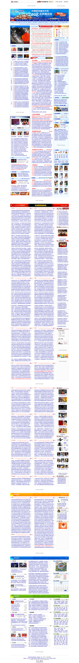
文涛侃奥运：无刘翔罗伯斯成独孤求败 (60, 137)
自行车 (67, 157)
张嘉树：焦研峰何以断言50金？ (59, 88)
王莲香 (66, 456)
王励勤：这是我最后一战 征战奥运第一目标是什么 (21, 227)
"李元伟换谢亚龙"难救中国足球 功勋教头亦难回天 (44, 408)
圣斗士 (44, 40)
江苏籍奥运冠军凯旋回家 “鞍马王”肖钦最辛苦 (43, 333)
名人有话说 (32, 599)
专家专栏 (57, 68)
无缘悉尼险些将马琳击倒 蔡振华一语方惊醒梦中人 (21, 243)
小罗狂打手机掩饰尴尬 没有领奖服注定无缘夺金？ (44, 514)
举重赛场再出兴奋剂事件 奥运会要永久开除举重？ (44, 526)
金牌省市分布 (49, 35)
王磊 (64, 638)
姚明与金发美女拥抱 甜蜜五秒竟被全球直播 (40, 121)
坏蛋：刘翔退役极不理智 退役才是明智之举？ (37, 634)
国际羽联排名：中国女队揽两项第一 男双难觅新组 (21, 416)
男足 (35, 387)
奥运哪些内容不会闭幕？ (22, 159)
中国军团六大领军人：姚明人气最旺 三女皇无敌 (41, 76)
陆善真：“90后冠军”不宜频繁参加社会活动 (37, 615)
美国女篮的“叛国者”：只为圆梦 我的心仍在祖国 (20, 517)
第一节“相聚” (25, 67)
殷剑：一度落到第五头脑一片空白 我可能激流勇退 (21, 452)
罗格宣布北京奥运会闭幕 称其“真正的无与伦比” (41, 118)
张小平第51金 (57, 24)
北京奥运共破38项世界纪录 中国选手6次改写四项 (41, 66)
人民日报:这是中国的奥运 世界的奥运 (37, 37)
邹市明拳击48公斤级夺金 (62, 323)
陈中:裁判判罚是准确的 (38, 166)
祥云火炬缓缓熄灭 (25, 72)
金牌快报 (29, 22)
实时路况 (66, 162)
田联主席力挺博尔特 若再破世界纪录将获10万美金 (44, 533)
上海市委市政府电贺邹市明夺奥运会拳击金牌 (43, 466)
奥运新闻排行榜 (49, 188)
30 (54, 591)
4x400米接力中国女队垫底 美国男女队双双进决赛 (43, 252)
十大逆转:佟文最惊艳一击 (47, 100)
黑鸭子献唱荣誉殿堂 (23, 569)
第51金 (57, 41)
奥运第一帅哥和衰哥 (23, 618)
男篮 (35, 278)
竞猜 (50, 22)
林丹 (62, 607)
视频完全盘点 (40, 24)
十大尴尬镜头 (24, 63)
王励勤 (55, 608)
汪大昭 (66, 640)
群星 (51, 48)
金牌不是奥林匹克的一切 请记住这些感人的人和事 (41, 103)
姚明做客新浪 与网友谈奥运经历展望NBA (41, 28)
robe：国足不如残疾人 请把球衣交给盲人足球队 (38, 646)
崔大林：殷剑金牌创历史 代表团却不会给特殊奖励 (21, 451)
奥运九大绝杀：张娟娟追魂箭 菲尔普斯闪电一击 (41, 99)
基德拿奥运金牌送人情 (47, 145)
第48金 (57, 45)
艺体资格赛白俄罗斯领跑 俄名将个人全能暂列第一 (21, 545)
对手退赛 (40, 152)
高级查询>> (66, 113)
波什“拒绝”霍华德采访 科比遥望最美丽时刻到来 (20, 520)
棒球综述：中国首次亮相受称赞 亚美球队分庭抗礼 (21, 481)
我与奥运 (63, 601)
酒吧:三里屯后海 (13, 582)
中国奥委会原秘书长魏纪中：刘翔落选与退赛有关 (43, 258)
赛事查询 (45, 20)
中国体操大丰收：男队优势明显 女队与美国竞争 (43, 344)
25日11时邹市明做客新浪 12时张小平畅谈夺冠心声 (44, 473)
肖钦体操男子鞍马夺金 (61, 296)
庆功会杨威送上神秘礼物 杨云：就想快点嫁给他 (38, 569)
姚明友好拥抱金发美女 (24, 71)
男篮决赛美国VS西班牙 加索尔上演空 (62, 61)
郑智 (66, 638)
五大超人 (19, 61)
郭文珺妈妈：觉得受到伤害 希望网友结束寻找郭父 (44, 423)
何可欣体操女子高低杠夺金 (62, 304)
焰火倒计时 (14, 59)
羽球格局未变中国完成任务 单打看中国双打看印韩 (21, 419)
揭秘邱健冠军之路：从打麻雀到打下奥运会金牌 (43, 430)
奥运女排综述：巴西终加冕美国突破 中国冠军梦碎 (21, 303)
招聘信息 (39, 658)
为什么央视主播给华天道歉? (15, 625)
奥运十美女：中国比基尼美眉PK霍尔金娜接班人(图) (42, 90)
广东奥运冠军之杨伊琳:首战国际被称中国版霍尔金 (44, 345)
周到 (62, 644)
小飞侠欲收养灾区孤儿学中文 (37, 145)
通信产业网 (56, 624)
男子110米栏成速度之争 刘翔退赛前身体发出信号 (43, 268)
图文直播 (40, 22)
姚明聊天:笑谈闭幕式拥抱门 (63, 211)
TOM (59, 620)
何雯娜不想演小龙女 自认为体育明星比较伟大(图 (43, 334)
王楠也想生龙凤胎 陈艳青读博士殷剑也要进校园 (20, 210)
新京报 (55, 630)
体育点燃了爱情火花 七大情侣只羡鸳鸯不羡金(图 (20, 423)
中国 (25, 20)
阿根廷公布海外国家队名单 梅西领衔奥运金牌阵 (43, 519)
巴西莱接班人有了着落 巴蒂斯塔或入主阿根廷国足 (44, 516)
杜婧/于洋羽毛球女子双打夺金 (63, 287)
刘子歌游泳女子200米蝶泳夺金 (63, 274)
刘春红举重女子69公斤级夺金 (62, 273)
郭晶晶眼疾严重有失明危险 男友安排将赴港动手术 (38, 564)
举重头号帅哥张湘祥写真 (21, 620)
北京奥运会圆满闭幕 (36, 43)
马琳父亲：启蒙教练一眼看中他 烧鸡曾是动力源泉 (21, 241)
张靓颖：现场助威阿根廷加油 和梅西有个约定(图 (43, 539)
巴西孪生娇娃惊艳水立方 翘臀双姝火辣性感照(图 (43, 542)
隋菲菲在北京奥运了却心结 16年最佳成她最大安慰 (21, 353)
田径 (62, 154)
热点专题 (57, 97)
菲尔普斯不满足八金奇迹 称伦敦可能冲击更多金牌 (21, 508)
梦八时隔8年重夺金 (46, 24)
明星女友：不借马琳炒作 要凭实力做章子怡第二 (20, 235)
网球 (59, 156)
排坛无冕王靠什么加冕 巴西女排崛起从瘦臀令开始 (44, 535)
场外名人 (22, 61)
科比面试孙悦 (62, 434)
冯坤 (66, 637)
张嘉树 (63, 643)
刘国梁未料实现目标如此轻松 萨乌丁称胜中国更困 (21, 217)
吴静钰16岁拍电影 (23, 83)
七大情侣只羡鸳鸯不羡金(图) (37, 84)
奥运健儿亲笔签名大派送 (62, 481)
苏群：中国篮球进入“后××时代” (16, 152)
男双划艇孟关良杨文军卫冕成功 (20, 97)
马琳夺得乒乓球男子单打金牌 (64, 44)
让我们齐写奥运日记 (22, 187)
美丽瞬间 (48, 41)
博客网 (55, 621)
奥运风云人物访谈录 (60, 99)
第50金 (57, 43)
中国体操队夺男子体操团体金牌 (63, 261)
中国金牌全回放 (33, 51)
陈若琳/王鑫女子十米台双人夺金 (63, 264)
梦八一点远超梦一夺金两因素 (37, 138)
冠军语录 (47, 51)
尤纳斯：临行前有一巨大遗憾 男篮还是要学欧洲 (43, 325)
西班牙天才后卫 (13, 637)
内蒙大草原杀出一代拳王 (47, 162)
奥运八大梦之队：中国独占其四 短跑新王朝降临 (41, 96)
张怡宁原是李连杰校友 (18, 78)
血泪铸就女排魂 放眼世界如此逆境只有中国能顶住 (21, 289)
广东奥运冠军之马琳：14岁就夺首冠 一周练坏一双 (21, 214)
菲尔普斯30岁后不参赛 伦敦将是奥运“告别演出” (20, 510)
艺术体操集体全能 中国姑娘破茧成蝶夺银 (21, 93)
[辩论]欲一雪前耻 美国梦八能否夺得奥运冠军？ (19, 645)
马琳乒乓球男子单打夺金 (62, 322)
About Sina (28, 658)
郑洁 (64, 607)
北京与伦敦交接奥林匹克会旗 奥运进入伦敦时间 (41, 124)
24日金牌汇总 (24, 125)
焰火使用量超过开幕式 (36, 127)
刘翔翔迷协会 (56, 603)
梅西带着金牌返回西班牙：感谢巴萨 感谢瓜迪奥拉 (44, 499)
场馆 (63, 20)
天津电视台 (60, 631)
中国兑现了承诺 (42, 44)
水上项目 (13, 440)
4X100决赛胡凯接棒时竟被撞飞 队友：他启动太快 (43, 249)
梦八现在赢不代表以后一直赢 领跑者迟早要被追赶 (21, 504)
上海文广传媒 (65, 631)
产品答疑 (54, 658)
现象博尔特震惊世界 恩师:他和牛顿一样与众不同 (43, 511)
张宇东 (66, 643)
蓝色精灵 (61, 193)
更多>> (28, 157)
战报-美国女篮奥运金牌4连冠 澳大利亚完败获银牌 (20, 344)
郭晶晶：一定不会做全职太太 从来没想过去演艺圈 (21, 377)
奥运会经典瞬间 (24, 637)
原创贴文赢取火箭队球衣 (62, 480)
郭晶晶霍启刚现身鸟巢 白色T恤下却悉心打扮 (42, 170)
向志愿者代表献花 (25, 70)
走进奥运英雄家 (13, 136)
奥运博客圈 (57, 599)
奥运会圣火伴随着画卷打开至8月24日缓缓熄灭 (41, 125)
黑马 (38, 40)
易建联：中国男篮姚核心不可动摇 (60, 129)
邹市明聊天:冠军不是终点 (35, 32)
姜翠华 (66, 469)
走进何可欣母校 (26, 81)
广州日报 (65, 630)
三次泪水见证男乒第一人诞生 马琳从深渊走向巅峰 (21, 266)
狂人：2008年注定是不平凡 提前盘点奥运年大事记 (38, 633)
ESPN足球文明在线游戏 (62, 474)
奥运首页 (12, 20)
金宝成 (55, 95)
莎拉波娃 (65, 515)
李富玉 (57, 639)
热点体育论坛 (58, 612)
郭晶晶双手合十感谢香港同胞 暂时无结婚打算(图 (20, 368)
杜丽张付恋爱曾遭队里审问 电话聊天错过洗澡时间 (44, 420)
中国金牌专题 (61, 240)
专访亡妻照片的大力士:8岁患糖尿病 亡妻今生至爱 (44, 513)
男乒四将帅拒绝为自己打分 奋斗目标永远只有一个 (21, 219)
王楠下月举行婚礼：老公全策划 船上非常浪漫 (43, 175)
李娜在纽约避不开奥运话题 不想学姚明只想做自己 (44, 365)
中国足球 (65, 615)
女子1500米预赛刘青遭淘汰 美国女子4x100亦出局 (43, 263)
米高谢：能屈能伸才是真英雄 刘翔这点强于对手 (38, 630)
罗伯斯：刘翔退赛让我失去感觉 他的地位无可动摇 (44, 255)
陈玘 (64, 637)
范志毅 (57, 643)
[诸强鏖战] (16, 494)
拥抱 (48, 52)
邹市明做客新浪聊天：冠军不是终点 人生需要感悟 (44, 463)
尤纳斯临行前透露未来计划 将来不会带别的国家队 (44, 308)
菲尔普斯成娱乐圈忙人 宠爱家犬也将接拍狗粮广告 (38, 577)
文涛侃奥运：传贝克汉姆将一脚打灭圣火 (61, 133)
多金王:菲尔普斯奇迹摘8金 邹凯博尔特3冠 (43, 74)
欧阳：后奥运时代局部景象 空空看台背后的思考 (38, 629)
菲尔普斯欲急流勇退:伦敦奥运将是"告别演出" (43, 181)
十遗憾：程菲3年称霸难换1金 (46, 97)
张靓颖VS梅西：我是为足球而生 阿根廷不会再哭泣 (44, 405)
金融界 (57, 622)
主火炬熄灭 (35, 48)
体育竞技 (62, 615)
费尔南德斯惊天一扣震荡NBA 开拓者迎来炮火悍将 (44, 504)
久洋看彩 (65, 171)
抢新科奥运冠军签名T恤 (62, 483)
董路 (61, 640)
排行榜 (60, 208)
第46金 (57, 48)
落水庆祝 (26, 97)
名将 (43, 51)
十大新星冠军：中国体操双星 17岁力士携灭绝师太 (41, 77)
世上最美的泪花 (22, 625)
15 (67, 588)
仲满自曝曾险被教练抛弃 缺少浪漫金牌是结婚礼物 (44, 446)
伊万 (62, 639)
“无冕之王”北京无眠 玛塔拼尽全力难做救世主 (20, 393)
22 (67, 589)
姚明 (57, 607)
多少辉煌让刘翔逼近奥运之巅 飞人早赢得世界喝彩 (44, 272)
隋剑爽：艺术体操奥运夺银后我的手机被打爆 (18, 150)
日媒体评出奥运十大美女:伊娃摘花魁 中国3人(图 (43, 529)
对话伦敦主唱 (49, 47)
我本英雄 (45, 41)
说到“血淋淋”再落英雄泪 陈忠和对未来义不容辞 (20, 283)
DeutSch (64, 9)
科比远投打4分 (17, 87)
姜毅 (60, 644)
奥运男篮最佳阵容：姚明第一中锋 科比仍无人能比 (41, 134)
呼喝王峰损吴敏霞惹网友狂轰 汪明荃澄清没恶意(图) (39, 583)
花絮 (24, 22)
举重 (64, 156)
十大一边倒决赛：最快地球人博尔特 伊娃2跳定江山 (42, 94)
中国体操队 (59, 601)
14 (65, 588)
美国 (12, 497)
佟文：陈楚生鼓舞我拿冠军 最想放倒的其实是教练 (44, 484)
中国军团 (62, 205)
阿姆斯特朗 (63, 469)
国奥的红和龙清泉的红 (62, 426)
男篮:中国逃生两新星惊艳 (39, 147)
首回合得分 (36, 152)
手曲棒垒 (13, 476)
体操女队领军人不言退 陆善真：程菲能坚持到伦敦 (44, 330)
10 (56, 588)
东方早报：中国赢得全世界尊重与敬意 (36, 620)
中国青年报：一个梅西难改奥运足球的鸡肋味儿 (43, 397)
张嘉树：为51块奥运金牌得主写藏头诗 (17, 154)
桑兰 (62, 638)
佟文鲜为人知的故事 (25, 82)
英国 (65, 503)
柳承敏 (66, 516)
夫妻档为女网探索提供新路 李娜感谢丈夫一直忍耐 (44, 378)
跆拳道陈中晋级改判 (18, 95)
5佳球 (27, 85)
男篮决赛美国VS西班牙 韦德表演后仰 (62, 63)
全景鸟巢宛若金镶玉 (18, 68)
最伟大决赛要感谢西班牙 (36, 144)
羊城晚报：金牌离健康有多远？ (35, 621)
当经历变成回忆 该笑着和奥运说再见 (17, 628)
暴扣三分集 (24, 85)
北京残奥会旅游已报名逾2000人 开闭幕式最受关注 (44, 210)
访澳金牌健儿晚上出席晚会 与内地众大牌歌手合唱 (38, 587)
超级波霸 (56, 186)
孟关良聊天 (50, 32)
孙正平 (55, 93)
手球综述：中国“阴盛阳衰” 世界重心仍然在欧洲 (20, 484)
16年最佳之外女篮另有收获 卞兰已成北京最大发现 (21, 351)
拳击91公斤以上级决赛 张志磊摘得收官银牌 (22, 88)
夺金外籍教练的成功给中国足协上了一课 (18, 630)
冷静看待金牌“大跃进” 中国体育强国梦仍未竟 (40, 71)
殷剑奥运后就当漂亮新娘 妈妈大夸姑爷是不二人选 (21, 454)
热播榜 (36, 22)
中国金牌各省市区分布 (47, 67)
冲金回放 (26, 89)
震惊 (35, 40)
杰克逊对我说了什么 (47, 29)
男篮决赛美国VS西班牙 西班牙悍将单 (62, 60)
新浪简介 (24, 658)
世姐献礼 (65, 186)
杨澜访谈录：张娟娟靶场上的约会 (60, 139)
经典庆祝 (32, 52)
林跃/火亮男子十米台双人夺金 (63, 257)
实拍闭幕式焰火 (26, 136)
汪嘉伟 (58, 93)
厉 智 (63, 95)
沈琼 (66, 639)
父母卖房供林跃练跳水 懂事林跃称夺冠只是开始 (20, 372)
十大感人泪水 (21, 62)
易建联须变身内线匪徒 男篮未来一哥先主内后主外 (44, 303)
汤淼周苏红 (61, 637)
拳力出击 (61, 186)
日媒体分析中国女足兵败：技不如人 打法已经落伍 (21, 408)
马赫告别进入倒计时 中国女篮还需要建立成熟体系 (21, 334)
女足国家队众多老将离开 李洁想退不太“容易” (20, 405)
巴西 (65, 504)
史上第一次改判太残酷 (47, 166)
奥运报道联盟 (58, 618)
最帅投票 (61, 171)
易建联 (64, 608)
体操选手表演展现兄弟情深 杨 (63, 220)
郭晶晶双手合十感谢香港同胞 (63, 221)
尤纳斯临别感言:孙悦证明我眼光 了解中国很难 (43, 172)
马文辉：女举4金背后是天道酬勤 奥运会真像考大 (20, 460)
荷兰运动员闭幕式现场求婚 (47, 190)
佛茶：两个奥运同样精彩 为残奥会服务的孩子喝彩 (38, 644)
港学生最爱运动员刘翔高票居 (63, 223)
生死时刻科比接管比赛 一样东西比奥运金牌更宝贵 (41, 139)
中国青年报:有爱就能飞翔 (33, 623)
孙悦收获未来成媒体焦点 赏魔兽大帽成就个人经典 (44, 301)
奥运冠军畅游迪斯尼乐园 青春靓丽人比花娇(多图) (38, 591)
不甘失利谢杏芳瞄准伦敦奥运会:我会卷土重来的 (20, 417)
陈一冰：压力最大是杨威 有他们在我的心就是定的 (44, 340)
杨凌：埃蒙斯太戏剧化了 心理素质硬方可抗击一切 (44, 428)
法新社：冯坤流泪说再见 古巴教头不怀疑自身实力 (21, 308)
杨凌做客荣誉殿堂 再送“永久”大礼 (16, 570)
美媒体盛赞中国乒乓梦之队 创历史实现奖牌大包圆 (21, 254)
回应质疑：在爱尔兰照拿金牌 (37, 161)
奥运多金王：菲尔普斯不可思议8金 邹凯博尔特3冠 (44, 357)
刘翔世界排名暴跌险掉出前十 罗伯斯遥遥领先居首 (44, 216)
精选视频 (57, 39)
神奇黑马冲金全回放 (38, 159)
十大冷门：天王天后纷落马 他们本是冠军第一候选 (41, 101)
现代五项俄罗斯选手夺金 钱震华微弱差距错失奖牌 (21, 547)
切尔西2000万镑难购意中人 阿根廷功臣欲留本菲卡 (44, 544)
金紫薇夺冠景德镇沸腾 (18, 82)
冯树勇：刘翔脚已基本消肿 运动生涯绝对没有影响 (44, 244)
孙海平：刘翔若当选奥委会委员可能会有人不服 (43, 262)
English (53, 9)
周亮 (55, 644)
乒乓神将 (58, 602)
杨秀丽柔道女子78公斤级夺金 (62, 281)
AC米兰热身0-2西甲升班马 (47, 194)
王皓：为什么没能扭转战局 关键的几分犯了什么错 (21, 272)
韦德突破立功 (22, 87)
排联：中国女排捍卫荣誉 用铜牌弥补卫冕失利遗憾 (21, 310)
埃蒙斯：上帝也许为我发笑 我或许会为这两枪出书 (44, 431)
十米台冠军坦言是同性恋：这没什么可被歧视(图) (43, 541)
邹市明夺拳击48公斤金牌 (63, 43)
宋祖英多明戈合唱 (20, 52)
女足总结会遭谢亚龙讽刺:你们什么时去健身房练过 (21, 399)
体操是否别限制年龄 (25, 105)
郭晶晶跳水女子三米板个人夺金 (63, 300)
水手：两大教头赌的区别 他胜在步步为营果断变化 (38, 639)
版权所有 (41, 660)
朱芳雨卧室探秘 (17, 79)
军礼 (38, 52)
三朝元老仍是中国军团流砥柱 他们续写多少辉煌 (43, 353)
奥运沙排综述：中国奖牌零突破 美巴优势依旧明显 (21, 305)
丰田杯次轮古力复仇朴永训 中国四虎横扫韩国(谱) (41, 195)
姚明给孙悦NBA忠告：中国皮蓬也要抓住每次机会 (44, 283)
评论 (55, 20)
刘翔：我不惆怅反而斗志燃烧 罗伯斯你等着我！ (43, 260)
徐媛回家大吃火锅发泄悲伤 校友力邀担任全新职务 (21, 400)
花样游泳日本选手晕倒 (18, 98)
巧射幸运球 (27, 73)
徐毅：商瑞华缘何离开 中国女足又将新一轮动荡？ (19, 146)
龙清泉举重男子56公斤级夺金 (62, 256)
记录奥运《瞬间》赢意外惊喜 (22, 185)
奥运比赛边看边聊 (26, 189)
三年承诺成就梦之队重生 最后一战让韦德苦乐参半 (21, 514)
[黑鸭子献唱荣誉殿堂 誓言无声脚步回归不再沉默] (23, 565)
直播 (36, 20)
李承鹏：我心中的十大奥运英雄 (59, 75)
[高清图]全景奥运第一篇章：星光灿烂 (39, 111)
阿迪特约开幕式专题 (57, 100)
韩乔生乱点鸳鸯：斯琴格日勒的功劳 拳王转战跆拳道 (39, 576)
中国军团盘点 (33, 24)
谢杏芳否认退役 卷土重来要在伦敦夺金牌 (43, 169)
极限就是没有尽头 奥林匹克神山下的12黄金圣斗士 (41, 83)
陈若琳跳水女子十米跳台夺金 (62, 318)
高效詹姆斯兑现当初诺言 (36, 141)
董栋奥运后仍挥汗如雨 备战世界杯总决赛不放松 (43, 336)
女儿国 (59, 615)
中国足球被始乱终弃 (25, 106)
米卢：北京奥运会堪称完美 (58, 90)
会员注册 (50, 658)
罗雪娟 (55, 635)
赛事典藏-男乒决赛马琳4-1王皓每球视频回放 (19, 244)
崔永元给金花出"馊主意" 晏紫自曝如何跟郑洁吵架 (44, 374)
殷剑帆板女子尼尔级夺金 (62, 314)
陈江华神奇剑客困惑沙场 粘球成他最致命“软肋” (43, 297)
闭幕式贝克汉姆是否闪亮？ (15, 606)
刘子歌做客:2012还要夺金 (44, 32)
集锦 (35, 132)
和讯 (65, 620)
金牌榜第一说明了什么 (18, 101)
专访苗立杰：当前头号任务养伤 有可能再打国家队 (21, 348)
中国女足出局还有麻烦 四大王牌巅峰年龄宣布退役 (21, 404)
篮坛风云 (55, 616)
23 (54, 590)
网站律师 (42, 658)
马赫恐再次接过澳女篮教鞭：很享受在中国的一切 (20, 330)
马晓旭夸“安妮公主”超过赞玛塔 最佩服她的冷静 (20, 397)
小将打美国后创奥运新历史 (47, 144)
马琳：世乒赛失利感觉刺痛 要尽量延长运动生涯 (20, 262)
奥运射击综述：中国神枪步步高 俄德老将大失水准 (44, 425)
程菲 (66, 607)
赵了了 (60, 643)
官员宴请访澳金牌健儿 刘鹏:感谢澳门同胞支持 (37, 585)
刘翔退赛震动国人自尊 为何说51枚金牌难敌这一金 (44, 227)
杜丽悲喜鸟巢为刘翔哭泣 (47, 86)
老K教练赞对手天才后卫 (48, 138)
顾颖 (26, 628)
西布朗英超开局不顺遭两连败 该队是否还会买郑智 (44, 390)
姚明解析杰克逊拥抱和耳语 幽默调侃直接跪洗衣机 (44, 294)
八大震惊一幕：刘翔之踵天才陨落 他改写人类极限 (44, 235)
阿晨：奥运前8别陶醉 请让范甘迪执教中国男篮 (38, 627)
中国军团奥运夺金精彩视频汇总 (61, 53)
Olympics (66, 20)
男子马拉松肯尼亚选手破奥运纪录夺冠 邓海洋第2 (43, 532)
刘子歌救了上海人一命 (15, 607)
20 (63, 589)
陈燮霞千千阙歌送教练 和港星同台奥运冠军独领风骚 (39, 592)
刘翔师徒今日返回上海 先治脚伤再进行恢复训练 (43, 226)
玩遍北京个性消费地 (22, 588)
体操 (62, 156)
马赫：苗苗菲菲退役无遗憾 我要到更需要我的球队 (21, 347)
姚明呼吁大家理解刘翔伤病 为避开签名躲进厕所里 (44, 290)
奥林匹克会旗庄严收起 (18, 72)
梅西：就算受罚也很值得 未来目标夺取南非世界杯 (44, 530)
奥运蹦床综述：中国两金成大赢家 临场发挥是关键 (44, 356)
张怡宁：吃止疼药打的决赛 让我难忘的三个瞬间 (20, 230)
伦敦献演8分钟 (26, 52)
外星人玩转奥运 (62, 403)
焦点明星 (60, 507)
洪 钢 (65, 93)
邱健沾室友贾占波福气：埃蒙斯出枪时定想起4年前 (44, 426)
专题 (29, 20)
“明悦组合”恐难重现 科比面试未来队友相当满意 (43, 298)
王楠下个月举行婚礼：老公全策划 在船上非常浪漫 (21, 223)
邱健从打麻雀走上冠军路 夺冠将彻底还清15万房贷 (44, 433)
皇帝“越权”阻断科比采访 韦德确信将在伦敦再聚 (20, 532)
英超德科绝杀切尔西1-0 (36, 192)
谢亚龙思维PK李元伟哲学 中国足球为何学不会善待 (44, 399)
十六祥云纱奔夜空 (26, 75)
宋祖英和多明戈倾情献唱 (19, 75)
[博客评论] (16, 596)
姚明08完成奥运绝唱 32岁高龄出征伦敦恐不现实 (43, 300)
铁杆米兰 (25, 610)
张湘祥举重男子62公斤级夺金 (62, 260)
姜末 (66, 644)
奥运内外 (34, 188)
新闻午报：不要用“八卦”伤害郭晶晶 (35, 617)
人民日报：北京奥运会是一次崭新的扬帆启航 (37, 618)
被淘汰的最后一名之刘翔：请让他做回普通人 (43, 243)
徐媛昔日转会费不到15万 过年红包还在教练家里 (20, 411)
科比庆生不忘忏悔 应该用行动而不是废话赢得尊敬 (21, 501)
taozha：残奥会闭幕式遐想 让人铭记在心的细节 (38, 637)
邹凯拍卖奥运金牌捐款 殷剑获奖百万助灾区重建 (43, 337)
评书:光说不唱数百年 (22, 581)
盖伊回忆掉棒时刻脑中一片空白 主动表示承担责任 (44, 265)
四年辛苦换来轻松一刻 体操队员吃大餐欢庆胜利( (43, 339)
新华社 (55, 628)
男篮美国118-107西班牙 (18, 85)
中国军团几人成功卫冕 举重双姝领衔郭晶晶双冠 (20, 466)
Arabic (67, 9)
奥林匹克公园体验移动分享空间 (23, 173)
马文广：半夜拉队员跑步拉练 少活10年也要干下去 (21, 472)
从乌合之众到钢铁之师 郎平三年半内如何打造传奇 (21, 523)
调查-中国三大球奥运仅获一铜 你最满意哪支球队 (20, 350)
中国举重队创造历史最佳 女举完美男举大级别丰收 (21, 463)
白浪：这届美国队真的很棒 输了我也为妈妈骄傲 (20, 526)
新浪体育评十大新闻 (47, 63)
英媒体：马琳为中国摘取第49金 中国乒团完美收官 (21, 269)
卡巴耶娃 (66, 462)
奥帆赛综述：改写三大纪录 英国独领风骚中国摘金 (21, 449)
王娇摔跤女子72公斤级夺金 (62, 292)
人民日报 (58, 628)
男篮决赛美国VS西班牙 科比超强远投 (62, 57)
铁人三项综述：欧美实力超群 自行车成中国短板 (43, 472)
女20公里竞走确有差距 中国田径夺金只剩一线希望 (44, 271)
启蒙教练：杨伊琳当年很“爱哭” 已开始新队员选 (43, 347)
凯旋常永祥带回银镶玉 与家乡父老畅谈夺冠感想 (43, 460)
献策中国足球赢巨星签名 (62, 479)
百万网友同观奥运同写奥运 (15, 186)
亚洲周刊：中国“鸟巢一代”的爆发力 (35, 614)
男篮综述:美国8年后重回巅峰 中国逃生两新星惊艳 (44, 319)
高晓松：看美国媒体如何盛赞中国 (60, 81)
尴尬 (46, 52)
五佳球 (38, 132)
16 (54, 589)
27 (63, 590)
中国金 (48, 50)
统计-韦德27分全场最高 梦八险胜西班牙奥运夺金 (20, 513)
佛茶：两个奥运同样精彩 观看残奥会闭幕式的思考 (38, 640)
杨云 (57, 638)
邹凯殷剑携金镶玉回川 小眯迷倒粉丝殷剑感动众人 (44, 331)
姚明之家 (59, 616)
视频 (51, 60)
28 (65, 590)
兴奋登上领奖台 (46, 159)
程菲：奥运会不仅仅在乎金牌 (63, 214)
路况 (61, 22)
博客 (53, 20)
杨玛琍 (63, 93)
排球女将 (65, 193)
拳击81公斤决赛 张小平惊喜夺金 (20, 89)
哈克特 (62, 517)
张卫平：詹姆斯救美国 (58, 80)
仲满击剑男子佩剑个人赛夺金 (62, 265)
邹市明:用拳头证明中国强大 (19, 92)
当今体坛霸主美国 (64, 499)
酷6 (67, 620)
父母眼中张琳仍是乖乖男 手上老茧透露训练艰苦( (20, 369)
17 (56, 589)
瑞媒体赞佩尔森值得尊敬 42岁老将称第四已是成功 (44, 547)
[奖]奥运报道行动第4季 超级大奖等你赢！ (18, 644)
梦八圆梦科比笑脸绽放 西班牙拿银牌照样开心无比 (44, 321)
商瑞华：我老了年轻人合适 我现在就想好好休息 (20, 407)
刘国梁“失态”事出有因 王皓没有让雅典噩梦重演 (20, 238)
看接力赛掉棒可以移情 (18, 106)
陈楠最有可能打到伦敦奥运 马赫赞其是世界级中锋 (21, 336)
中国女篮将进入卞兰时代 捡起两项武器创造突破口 (21, 337)
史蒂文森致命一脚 (24, 95)
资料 (43, 22)
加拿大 (63, 504)
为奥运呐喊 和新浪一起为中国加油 (17, 189)
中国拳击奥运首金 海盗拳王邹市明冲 (62, 65)
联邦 (62, 616)
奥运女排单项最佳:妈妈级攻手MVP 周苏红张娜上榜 (21, 301)
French (56, 9)
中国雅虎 (64, 621)
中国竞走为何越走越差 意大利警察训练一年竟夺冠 (44, 246)
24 (56, 590)
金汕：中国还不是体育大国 (58, 77)
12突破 (44, 35)
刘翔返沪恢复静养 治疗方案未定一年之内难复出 (43, 219)
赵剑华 (60, 93)
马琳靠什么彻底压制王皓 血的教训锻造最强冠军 (20, 263)
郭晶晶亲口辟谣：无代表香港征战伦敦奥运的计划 (20, 375)
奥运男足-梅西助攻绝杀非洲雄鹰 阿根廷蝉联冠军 (43, 404)
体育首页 (12, 22)
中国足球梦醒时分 (63, 411)
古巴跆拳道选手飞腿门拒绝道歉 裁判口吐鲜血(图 (43, 517)
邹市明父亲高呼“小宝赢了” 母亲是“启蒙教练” (40, 156)
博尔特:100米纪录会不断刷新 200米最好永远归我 (43, 536)
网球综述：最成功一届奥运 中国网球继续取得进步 (44, 366)
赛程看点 (46, 22)
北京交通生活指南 (23, 582)
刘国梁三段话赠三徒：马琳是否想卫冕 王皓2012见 (21, 257)
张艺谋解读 (33, 45)
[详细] (27, 162)
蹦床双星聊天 (63, 124)
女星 (42, 40)
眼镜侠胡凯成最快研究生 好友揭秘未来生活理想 (43, 230)
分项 (27, 20)
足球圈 (66, 602)
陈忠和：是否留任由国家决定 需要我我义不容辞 (20, 324)
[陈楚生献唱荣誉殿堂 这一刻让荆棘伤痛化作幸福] (15, 565)
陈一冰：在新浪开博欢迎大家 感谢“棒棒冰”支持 (19, 155)
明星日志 (14, 627)
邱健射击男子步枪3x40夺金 (62, 290)
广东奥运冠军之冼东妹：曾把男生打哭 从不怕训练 (44, 478)
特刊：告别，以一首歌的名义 (44, 45)
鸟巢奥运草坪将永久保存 (36, 190)
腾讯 (55, 620)
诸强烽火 (34, 180)
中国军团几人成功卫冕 (46, 69)
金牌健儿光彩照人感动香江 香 (63, 217)
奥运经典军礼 (17, 65)
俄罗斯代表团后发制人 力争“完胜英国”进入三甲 (20, 542)
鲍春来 (58, 608)
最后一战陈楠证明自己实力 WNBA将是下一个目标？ (21, 356)
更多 (67, 37)
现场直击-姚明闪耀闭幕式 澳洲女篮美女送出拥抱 (43, 311)
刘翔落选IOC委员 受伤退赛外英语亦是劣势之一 (43, 254)
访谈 (33, 22)
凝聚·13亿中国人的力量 (25, 178)
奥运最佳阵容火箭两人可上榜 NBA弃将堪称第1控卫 (44, 307)
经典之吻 (20, 63)
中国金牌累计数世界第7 (39, 35)
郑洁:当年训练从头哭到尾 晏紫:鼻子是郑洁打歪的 (43, 377)
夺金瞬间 (43, 132)
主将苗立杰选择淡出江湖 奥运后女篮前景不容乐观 (21, 340)
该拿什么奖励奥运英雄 (18, 104)
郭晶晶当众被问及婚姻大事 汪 (63, 216)
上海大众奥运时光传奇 (15, 187)
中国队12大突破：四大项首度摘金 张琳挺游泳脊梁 (21, 445)
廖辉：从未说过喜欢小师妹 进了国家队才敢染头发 (21, 470)
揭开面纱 (56, 178)
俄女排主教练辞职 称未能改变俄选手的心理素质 (20, 536)
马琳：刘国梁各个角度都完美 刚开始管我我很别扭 (21, 237)
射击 (55, 156)
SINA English (47, 658)
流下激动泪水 (26, 92)
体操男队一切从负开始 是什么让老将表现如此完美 (44, 350)
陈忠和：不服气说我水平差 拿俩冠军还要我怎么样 (21, 297)
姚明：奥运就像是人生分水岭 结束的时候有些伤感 (44, 295)
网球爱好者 (62, 602)
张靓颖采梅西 (56, 193)
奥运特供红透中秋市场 (44, 177)
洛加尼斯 (58, 456)
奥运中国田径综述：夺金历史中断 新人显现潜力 (43, 240)
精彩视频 (14, 45)
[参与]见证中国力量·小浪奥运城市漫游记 (18, 647)
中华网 (60, 622)
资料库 (50, 180)
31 (56, 591)
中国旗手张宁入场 (20, 59)
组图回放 (50, 121)
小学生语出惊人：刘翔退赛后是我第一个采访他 (43, 211)
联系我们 (35, 658)
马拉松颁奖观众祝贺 (24, 68)
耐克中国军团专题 (22, 24)
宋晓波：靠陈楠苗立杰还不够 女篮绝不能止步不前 (21, 360)
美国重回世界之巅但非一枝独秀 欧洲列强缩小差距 (41, 142)
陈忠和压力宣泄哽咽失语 (25, 99)
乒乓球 (67, 154)
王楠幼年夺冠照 (17, 83)
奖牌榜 (43, 20)
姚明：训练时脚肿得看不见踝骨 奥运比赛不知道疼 (44, 284)
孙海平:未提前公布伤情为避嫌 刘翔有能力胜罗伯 (43, 220)
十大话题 (36, 107)
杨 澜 (60, 95)
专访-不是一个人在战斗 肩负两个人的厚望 (43, 158)
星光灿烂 (39, 41)
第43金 (57, 52)
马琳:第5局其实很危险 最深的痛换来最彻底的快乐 (20, 268)
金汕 (26, 630)
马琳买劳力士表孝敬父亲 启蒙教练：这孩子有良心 (21, 240)
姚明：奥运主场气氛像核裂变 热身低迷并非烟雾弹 (44, 287)
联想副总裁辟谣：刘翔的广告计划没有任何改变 (43, 274)
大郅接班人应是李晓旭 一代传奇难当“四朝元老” (43, 305)
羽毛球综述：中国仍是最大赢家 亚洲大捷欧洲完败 (21, 428)
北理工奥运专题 (64, 473)
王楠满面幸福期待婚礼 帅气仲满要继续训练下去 (20, 211)
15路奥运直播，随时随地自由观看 (23, 174)
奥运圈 (55, 601)
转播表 (63, 22)
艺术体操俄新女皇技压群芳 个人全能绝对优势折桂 (21, 539)
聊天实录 (32, 29)
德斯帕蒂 (65, 517)
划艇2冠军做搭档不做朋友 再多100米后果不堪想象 (21, 446)
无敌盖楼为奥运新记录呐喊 (22, 180)
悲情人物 (43, 107)
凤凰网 (61, 621)
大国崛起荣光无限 (39, 51)
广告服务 (32, 658)
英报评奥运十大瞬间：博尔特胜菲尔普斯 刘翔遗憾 (44, 507)
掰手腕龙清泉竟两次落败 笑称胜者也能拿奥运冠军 (21, 469)
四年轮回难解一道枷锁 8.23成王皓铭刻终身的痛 (20, 258)
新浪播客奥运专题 (64, 100)
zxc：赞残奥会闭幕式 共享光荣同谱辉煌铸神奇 (38, 636)
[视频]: (32, 47)
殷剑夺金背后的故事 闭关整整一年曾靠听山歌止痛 (21, 455)
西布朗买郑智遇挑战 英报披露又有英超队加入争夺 (44, 391)
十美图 (50, 45)
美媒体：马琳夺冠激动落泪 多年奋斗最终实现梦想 (21, 260)
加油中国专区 (61, 476)
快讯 (17, 22)
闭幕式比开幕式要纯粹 (15, 608)
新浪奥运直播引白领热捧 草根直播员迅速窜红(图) (38, 574)
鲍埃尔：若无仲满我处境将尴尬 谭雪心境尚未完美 (44, 454)
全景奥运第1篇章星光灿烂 (48, 37)
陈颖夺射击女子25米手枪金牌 (62, 269)
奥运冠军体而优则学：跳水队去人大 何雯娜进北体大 (39, 579)
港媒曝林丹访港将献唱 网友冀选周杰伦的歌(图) (20, 436)
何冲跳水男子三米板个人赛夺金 (63, 313)
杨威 (55, 638)
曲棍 (64, 157)
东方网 (63, 624)
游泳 (64, 154)
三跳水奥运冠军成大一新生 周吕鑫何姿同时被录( (20, 371)
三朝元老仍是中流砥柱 (47, 84)
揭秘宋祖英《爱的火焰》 (46, 123)
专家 (55, 22)
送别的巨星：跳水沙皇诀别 (37, 86)
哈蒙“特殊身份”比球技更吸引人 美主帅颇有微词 (20, 541)
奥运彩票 (55, 162)
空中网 (63, 622)
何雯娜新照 (61, 178)
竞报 (58, 629)
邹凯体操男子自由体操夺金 (62, 295)
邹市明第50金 (52, 24)
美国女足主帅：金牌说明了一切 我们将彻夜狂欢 (20, 396)
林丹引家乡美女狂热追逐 (24, 79)
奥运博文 (14, 599)
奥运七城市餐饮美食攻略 (19, 576)
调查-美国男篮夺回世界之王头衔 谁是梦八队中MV (21, 511)
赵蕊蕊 (61, 608)
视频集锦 (44, 43)
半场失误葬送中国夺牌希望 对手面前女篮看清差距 (21, 354)
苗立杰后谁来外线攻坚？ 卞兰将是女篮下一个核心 (21, 333)
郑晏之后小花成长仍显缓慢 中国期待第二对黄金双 (44, 368)
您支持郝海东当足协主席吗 (15, 618)
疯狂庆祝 (44, 152)
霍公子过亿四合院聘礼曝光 (19, 81)
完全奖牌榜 (43, 60)
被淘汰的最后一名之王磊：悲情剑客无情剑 (42, 451)
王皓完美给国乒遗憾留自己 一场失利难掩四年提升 (21, 275)
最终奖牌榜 (33, 35)
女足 (12, 387)
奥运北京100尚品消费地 (15, 588)
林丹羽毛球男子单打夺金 (62, 299)
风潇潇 (26, 604)
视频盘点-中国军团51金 (38, 63)
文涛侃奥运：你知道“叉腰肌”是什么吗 (60, 135)
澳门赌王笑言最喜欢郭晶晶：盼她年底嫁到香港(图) (38, 580)
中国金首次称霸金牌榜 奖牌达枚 (41, 33)
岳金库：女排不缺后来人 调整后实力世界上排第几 (21, 290)
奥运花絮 (57, 164)
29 (67, 590)
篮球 (57, 154)
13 (63, 588)
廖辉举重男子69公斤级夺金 (62, 266)
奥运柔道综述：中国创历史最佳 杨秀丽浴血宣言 (43, 480)
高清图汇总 (15, 125)
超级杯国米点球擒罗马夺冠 (37, 194)
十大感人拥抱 (26, 62)
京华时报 (61, 629)
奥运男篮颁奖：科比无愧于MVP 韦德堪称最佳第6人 (42, 137)
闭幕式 (20, 20)
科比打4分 (47, 132)
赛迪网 (66, 622)
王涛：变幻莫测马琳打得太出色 (59, 86)
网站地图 (60, 1)
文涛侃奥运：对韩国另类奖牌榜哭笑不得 (61, 138)
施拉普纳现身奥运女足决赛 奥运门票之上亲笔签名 (21, 390)
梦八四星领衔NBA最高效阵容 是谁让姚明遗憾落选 (41, 135)
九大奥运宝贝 (17, 63)
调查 (50, 40)
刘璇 (58, 637)
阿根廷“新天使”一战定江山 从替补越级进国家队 (43, 538)
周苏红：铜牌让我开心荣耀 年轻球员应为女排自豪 (21, 298)
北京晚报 (58, 630)
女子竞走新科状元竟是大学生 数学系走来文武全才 (21, 544)
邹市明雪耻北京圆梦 (36, 155)
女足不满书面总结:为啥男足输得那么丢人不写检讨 (21, 402)
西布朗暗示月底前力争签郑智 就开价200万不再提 (43, 410)
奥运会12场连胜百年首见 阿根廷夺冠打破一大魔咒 (44, 520)
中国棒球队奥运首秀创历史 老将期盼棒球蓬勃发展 (21, 478)
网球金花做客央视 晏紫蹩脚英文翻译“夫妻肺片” (43, 372)
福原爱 (60, 516)
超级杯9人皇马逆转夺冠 (47, 192)
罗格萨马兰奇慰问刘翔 (48, 44)
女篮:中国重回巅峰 (47, 147)
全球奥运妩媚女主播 (14, 621)
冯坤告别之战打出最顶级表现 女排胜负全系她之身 (21, 321)
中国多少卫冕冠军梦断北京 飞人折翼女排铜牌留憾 (44, 233)
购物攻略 (18, 582)
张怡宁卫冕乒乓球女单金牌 (63, 47)
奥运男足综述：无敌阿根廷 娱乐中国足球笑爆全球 (44, 394)
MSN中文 (62, 620)
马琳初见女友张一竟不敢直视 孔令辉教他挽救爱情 (21, 249)
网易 (57, 620)
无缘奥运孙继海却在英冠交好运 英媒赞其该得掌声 (44, 411)
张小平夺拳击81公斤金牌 (63, 41)
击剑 (57, 156)
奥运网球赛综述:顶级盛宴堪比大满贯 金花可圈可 (43, 369)
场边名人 (43, 52)
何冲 (66, 608)
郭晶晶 (60, 607)
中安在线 (65, 624)
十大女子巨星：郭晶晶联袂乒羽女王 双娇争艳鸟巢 (41, 81)
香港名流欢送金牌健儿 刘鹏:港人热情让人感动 (37, 582)
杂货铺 (26, 607)
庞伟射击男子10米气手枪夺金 (62, 250)
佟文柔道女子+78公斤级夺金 (62, 283)
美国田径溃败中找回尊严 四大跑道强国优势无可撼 (21, 529)
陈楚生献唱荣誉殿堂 (14, 569)
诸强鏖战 (65, 205)
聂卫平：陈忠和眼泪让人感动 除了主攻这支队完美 (21, 300)
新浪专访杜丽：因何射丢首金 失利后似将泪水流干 (44, 419)
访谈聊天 (57, 122)
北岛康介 (62, 516)
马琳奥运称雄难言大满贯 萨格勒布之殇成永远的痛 (21, 271)
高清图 (19, 22)
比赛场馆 (64, 577)
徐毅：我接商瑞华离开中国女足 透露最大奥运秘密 (19, 139)
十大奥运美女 (21, 65)
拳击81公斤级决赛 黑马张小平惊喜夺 (62, 59)
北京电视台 (56, 631)
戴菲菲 (66, 635)
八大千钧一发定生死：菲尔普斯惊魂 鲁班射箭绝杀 (41, 93)
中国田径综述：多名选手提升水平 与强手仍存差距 (44, 241)
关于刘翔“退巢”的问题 (62, 395)
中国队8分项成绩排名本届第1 (37, 67)
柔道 (62, 157)
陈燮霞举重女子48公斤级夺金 (62, 248)
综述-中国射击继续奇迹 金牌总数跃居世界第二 (43, 437)
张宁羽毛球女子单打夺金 (62, 288)
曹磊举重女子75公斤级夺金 (62, 282)
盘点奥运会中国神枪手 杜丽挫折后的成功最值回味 (44, 422)
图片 (23, 20)
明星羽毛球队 (61, 603)
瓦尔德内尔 (63, 456)
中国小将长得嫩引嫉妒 (18, 105)
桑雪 (64, 639)
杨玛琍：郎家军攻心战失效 (58, 89)
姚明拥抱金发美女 (36, 47)
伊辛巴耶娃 (61, 515)
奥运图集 (13, 117)
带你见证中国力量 (24, 186)
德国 (64, 503)
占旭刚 (59, 469)
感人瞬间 (40, 52)
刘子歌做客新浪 (13, 52)
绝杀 (37, 40)
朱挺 (60, 639)
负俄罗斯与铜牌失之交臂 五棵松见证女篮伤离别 (20, 339)
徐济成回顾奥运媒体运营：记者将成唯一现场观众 (38, 561)
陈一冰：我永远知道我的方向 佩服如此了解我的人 (19, 138)
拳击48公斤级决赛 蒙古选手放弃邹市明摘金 (22, 90)
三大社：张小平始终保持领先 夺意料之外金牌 (18, 168)
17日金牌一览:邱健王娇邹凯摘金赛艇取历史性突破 (44, 434)
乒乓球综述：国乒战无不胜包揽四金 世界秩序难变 (21, 251)
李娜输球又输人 (13, 620)
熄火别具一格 (37, 45)
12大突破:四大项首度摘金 (37, 69)
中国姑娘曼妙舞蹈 (25, 98)
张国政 (58, 635)
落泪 (50, 51)
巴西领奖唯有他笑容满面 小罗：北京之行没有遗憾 (44, 523)
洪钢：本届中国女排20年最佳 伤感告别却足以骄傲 (21, 311)
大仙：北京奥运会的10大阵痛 (59, 76)
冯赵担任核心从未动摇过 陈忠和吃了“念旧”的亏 (20, 281)
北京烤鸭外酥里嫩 (14, 580)
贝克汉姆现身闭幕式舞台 (36, 123)
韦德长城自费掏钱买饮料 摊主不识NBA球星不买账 (21, 499)
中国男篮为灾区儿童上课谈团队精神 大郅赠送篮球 (44, 280)
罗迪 (55, 639)
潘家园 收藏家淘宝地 (14, 590)
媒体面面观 (32, 612)
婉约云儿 (25, 606)
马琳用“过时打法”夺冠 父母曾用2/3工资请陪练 (20, 233)
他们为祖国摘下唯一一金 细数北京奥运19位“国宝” (41, 89)
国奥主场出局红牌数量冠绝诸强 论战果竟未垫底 (43, 400)
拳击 (57, 157)
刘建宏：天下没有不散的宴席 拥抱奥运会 (61, 84)
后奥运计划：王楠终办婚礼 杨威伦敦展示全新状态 (21, 274)
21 (65, 589)
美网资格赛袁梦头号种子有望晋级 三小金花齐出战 (44, 375)
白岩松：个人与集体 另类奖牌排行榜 (60, 82)
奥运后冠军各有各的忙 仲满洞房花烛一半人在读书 (38, 562)
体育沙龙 (65, 603)
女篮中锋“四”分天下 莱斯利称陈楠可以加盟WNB (20, 331)
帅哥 (46, 107)
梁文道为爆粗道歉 (26, 103)
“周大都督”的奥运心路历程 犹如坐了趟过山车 (20, 442)
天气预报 (59, 162)
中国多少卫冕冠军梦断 (36, 97)
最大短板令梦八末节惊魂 (46, 141)
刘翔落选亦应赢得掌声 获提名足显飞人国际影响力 (44, 275)
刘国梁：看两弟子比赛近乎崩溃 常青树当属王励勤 (21, 246)
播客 (52, 22)
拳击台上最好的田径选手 (19, 103)
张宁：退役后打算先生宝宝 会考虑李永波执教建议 (21, 437)
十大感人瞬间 (17, 62)
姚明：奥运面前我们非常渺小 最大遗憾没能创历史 (44, 289)
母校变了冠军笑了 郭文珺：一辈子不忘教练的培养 (38, 565)
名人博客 (57, 633)
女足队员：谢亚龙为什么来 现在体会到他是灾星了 (21, 410)
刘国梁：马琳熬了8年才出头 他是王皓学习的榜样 (20, 255)
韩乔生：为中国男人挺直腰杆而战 (60, 85)
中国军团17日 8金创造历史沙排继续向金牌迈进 (43, 436)
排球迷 (66, 601)
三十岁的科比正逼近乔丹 (15, 610)
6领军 (46, 35)
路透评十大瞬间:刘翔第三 (37, 100)
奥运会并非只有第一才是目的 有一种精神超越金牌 (44, 501)
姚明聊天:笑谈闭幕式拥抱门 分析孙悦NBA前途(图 (43, 286)
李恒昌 (26, 608)
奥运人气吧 (57, 605)
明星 (26, 22)
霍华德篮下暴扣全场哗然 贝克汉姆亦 (62, 64)
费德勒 (60, 517)
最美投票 (56, 171)
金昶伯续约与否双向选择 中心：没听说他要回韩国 (21, 480)
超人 (45, 51)
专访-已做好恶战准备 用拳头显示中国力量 (43, 151)
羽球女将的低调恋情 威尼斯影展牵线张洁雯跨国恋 (21, 430)
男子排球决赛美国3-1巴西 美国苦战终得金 (21, 94)
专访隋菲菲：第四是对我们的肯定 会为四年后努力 (21, 345)
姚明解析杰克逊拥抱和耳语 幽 (63, 224)
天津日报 (62, 630)
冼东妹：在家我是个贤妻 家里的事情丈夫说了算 (43, 483)
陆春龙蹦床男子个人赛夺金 (62, 312)
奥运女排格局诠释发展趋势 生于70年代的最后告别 (21, 286)
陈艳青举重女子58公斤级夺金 (62, 259)
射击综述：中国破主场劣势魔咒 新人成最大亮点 (43, 416)
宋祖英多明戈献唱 (40, 48)
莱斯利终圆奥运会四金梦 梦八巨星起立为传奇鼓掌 (21, 530)
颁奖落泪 (48, 152)
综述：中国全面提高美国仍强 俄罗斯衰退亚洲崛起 (41, 73)
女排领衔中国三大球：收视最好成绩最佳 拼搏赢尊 (21, 280)
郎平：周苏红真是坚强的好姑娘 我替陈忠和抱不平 (21, 294)
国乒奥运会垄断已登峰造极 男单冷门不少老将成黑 (21, 213)
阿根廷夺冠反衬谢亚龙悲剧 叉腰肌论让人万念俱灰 (44, 402)
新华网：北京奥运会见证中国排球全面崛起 (19, 307)
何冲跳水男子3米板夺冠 (63, 52)
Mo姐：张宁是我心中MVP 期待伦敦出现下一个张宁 (19, 147)
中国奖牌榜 (47, 60)
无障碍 (66, 22)
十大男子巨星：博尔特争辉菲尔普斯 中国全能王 (41, 80)
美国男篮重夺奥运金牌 (36, 131)
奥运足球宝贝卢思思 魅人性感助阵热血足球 (22, 76)
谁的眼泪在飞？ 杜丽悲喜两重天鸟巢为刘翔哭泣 (43, 417)
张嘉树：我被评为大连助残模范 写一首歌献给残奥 (19, 142)
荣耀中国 (42, 41)
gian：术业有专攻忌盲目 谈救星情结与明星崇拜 (38, 643)
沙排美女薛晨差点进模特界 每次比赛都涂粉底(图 (20, 287)
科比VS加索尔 (26, 87)
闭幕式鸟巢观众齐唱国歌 (19, 67)
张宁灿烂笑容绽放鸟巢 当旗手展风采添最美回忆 (41, 128)
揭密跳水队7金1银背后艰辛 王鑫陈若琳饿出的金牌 (21, 374)
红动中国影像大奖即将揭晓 (22, 190)
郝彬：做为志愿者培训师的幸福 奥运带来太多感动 (19, 141)
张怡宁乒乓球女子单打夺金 (62, 319)
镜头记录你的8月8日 (14, 190)
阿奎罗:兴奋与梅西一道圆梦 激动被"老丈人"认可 (43, 502)
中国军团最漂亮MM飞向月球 (15, 622)
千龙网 (60, 624)
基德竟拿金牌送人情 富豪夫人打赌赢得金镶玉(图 (20, 507)
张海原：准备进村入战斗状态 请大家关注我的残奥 (19, 143)
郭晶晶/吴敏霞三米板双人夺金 (63, 252)
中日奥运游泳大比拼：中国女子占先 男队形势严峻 (21, 366)
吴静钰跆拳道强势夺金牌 (63, 49)
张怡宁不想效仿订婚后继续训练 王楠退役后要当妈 (21, 216)
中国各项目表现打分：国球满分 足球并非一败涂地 (41, 70)
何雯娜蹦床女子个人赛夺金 (62, 305)
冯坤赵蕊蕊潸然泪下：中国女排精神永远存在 (20, 325)
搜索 (58, 22)
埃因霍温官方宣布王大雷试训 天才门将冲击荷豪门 (44, 407)
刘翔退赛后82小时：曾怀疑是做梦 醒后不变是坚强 (44, 223)
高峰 (55, 643)
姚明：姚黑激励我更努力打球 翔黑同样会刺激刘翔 (44, 281)
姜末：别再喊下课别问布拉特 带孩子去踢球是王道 (19, 151)
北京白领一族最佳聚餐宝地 (22, 580)
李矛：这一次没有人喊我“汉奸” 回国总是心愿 (20, 425)
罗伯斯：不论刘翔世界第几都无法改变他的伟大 (43, 257)
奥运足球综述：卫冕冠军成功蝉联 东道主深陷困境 (44, 396)
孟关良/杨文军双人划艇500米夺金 (63, 321)
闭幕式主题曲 (20, 136)
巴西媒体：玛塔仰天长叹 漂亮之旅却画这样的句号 (21, 394)
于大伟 (60, 638)
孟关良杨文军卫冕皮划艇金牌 (64, 45)
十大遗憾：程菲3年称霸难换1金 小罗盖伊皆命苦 (43, 351)
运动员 (46, 40)
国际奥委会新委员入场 (18, 70)
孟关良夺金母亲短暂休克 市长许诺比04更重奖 (43, 173)
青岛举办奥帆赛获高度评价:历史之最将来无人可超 (21, 448)
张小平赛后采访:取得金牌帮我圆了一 (62, 56)
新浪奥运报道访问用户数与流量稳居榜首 (42, 54)
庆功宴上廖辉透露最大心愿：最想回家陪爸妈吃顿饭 (39, 571)
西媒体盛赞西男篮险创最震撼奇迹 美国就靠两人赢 (19, 165)
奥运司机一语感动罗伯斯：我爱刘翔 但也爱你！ (43, 248)
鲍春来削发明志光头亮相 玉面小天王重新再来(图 (20, 433)
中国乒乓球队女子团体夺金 (62, 297)
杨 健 (58, 95)
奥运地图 (57, 573)
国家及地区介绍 (62, 497)
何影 (59, 462)
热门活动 (14, 642)
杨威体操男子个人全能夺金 (62, 277)
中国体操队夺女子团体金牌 (62, 268)
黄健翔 (55, 640)
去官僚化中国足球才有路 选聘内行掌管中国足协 (43, 393)
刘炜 (63, 635)
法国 (62, 503)
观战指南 (55, 99)
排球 (59, 154)
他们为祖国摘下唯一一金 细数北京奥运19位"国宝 (43, 505)
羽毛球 (67, 156)
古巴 (61, 504)
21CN (58, 621)
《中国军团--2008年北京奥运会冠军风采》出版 (38, 568)
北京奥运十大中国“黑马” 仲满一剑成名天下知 (43, 452)
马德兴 (63, 640)
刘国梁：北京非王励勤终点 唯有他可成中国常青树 (21, 226)
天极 (55, 622)
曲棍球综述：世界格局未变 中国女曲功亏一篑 (20, 483)
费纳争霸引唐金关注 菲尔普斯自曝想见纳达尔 (43, 183)
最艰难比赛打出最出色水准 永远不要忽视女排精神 (21, 322)
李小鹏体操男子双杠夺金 (62, 308)
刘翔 (55, 607)
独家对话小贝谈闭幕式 (43, 47)
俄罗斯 (12, 534)
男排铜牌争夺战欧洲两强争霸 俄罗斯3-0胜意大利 (20, 284)
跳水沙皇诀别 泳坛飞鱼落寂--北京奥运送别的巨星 (20, 538)
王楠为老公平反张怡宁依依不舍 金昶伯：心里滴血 (21, 248)
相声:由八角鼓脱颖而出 (15, 581)
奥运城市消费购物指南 (19, 584)
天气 (61, 20)
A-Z (33, 40)
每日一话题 (14, 612)
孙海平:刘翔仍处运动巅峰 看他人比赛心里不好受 (43, 217)
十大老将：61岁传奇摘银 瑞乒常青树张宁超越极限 (41, 79)
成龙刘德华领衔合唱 (46, 48)
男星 (40, 40)
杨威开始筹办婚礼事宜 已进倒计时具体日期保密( (43, 342)
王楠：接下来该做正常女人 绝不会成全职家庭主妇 (21, 224)
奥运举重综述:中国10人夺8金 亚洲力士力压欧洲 (20, 473)
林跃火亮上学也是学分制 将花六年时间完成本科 (20, 365)
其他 (35, 458)
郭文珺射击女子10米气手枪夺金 (63, 251)
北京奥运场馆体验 (58, 561)
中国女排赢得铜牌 (17, 99)
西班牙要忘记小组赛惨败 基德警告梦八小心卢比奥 (21, 516)
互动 (13, 178)
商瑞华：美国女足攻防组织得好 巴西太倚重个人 (20, 391)
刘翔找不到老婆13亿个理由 (22, 621)
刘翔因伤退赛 (28, 24)
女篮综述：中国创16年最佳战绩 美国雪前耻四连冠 (44, 318)
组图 (49, 60)
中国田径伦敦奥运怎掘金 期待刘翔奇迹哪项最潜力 (44, 214)
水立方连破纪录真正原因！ (20, 614)
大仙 (64, 644)
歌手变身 (65, 178)
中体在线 (55, 629)
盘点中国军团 (34, 60)
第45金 (57, 49)
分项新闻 (47, 180)
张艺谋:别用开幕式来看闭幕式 (46, 127)
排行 (22, 22)
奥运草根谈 (32, 625)
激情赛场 (36, 41)
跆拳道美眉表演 (18, 637)
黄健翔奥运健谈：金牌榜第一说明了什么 (61, 130)
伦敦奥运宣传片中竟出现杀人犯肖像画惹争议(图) (41, 191)
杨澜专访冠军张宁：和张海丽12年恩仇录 (61, 134)
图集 (51, 43)
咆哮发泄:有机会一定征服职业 (45, 155)
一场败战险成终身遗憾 (47, 161)
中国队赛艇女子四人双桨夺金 (62, 291)
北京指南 (14, 574)
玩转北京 (62, 162)
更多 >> (25, 599)
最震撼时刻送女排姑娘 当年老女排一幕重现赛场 (20, 319)
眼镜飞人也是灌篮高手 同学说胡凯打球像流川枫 (43, 251)
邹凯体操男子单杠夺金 (61, 310)
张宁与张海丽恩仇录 (25, 104)
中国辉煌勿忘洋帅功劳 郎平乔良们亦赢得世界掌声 (41, 87)
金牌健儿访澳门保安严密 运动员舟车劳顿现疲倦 (38, 588)
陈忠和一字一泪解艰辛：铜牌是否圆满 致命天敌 (20, 314)
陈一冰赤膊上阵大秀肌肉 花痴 (63, 213)
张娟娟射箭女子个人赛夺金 (62, 279)
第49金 (57, 44)
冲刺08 (55, 602)
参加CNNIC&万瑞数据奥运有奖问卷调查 (60, 103)
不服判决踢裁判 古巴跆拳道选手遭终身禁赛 (18, 640)
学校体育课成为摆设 (25, 101)
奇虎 (67, 621)
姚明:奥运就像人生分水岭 (40, 29)
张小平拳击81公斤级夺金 (62, 326)
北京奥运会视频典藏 (38, 50)
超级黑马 (40, 107)
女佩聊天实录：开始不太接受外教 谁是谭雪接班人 (44, 455)
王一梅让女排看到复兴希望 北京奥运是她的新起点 (21, 318)
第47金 (57, 47)
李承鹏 (58, 640)
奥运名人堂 (61, 436)
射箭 (55, 157)
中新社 (62, 628)
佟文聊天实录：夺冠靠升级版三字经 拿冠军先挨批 (44, 481)
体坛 (64, 628)
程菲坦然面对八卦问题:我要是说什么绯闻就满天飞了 (39, 573)
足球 (55, 154)
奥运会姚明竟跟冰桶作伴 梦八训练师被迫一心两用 (44, 310)
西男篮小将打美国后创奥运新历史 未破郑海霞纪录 (44, 508)
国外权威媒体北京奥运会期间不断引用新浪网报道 (41, 104)
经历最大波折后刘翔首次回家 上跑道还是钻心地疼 (44, 213)
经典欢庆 (16, 61)
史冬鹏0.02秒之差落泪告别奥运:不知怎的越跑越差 (44, 269)
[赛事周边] (16, 558)
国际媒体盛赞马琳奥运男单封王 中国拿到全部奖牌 (21, 265)
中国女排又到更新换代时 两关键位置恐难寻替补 (20, 295)
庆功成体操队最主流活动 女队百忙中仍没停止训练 (44, 348)
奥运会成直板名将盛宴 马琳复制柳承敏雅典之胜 (20, 252)
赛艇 (59, 157)
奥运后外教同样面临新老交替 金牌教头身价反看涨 (44, 442)
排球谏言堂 (65, 616)
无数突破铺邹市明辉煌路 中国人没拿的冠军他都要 (41, 153)
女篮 (12, 328)
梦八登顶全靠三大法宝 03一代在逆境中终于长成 (20, 502)
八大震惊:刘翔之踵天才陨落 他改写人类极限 (43, 91)
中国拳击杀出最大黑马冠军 (37, 162)
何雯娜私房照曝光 (25, 78)
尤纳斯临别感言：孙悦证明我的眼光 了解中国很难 (44, 324)
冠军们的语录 (26, 65)
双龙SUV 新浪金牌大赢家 (61, 105)
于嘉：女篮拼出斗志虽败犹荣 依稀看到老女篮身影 (21, 359)
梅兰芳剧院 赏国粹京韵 (22, 590)
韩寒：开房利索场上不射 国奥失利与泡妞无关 (18, 148)
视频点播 (14, 561)
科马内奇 (62, 462)
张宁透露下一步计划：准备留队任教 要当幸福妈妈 (21, 431)
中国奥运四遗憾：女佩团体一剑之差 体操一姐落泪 (44, 445)
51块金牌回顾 (26, 61)
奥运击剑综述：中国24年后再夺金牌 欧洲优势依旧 (44, 448)
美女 (49, 52)
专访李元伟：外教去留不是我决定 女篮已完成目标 (21, 342)
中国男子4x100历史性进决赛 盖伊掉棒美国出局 (43, 266)
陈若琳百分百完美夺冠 (62, 48)
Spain (60, 9)
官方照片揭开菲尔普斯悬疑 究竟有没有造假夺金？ (21, 519)
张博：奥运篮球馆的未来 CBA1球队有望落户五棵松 (38, 608)
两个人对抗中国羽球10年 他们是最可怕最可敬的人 (21, 434)
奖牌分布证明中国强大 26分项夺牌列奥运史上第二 (41, 64)
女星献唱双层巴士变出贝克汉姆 (20, 73)
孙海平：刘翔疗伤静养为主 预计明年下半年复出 (43, 224)
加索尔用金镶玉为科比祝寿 (15, 604)
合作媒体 (57, 626)
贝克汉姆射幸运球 (26, 59)
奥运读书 (65, 99)
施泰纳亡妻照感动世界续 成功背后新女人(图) (42, 184)
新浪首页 (57, 1)
